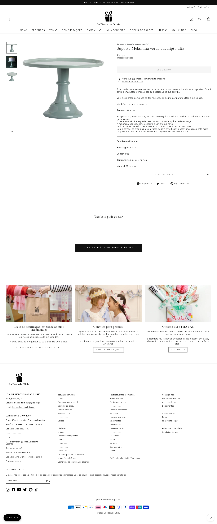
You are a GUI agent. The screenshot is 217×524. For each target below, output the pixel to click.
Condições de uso (170, 432)
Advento (113, 443)
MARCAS (163, 30)
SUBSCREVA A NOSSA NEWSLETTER (39, 348)
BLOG (194, 30)
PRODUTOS (38, 30)
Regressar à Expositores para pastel (110, 248)
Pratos (60, 399)
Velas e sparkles (65, 410)
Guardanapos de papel (68, 402)
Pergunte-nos (164, 174)
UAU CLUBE (179, 30)
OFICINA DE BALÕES (142, 30)
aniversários (115, 425)
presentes (62, 443)
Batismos (114, 413)
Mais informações (108, 350)
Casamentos (115, 421)
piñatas (61, 432)
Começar (121, 44)
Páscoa (113, 451)
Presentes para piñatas (68, 436)
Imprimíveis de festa (67, 458)
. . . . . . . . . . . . (115, 455)
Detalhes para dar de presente (71, 455)
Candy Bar (62, 451)
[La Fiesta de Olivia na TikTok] (36, 489)
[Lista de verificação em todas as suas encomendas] (39, 303)
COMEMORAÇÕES (72, 30)
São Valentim (115, 447)
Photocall (62, 440)
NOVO (23, 30)
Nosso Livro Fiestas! (171, 399)
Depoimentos (168, 406)
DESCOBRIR (178, 350)
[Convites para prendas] (108, 303)
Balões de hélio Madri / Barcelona (125, 458)
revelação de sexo (118, 417)
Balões (61, 421)
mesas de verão (117, 428)
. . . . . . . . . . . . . (63, 417)
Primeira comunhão (118, 410)
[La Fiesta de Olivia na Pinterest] (30, 489)
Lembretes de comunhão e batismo (73, 462)
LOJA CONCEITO (115, 30)
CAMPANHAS (94, 30)
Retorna (165, 417)
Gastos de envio (169, 413)
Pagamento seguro (170, 421)
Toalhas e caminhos (66, 395)
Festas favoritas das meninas (123, 395)
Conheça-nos (168, 395)
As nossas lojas (169, 402)
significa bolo (64, 413)
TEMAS (53, 30)
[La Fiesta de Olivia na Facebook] (13, 489)
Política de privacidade (172, 428)
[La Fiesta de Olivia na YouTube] (19, 489)
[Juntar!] (48, 481)
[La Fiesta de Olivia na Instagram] (7, 489)
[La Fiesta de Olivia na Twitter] (25, 489)
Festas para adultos (118, 402)
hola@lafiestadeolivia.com (23, 407)
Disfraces (62, 428)
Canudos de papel (66, 406)
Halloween (114, 436)
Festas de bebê (116, 399)
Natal (112, 440)
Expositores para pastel (137, 44)
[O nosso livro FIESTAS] (178, 303)
